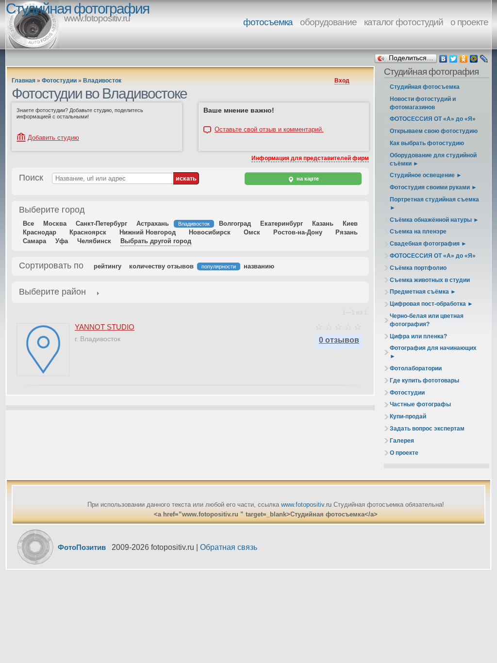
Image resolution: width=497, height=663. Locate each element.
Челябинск (94, 241)
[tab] (52, 292)
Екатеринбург (281, 223)
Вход (341, 80)
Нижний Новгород (147, 232)
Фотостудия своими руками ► (433, 187)
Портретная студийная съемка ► (434, 203)
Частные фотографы (420, 404)
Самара (34, 241)
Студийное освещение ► (426, 175)
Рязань (346, 232)
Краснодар (39, 232)
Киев (350, 223)
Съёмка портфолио (418, 268)
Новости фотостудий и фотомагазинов (423, 103)
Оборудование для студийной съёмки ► (433, 159)
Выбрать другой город (155, 241)
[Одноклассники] (464, 58)
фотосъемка (268, 22)
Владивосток (102, 80)
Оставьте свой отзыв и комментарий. (269, 129)
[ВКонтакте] (443, 58)
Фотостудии (59, 80)
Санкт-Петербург (101, 223)
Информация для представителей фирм (310, 158)
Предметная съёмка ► (423, 291)
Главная (23, 80)
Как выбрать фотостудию (427, 143)
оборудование (328, 22)
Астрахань (152, 223)
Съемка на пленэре (418, 231)
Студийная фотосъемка (425, 86)
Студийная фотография (77, 8)
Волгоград (235, 223)
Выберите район (52, 292)
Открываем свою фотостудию (434, 131)
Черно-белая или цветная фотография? (427, 320)
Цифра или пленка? (418, 336)
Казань (322, 223)
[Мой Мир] (474, 58)
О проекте (404, 452)
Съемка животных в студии (430, 280)
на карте (307, 179)
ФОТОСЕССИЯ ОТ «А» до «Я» (433, 119)
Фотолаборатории (416, 368)
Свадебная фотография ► (428, 243)
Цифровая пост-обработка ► (431, 303)
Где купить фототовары (424, 380)
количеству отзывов (161, 266)
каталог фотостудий (403, 22)
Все (28, 223)
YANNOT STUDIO (104, 327)
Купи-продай (408, 416)
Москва (54, 223)
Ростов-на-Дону (297, 232)
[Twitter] (453, 58)
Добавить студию (53, 137)
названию (259, 266)
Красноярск (87, 232)
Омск (252, 232)
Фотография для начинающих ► (433, 352)
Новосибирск (210, 232)
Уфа (61, 241)
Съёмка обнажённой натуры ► (434, 219)
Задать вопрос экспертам (427, 428)
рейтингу (107, 266)
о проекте (469, 22)
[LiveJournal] (484, 58)
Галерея (402, 440)
